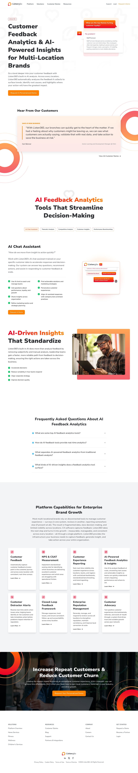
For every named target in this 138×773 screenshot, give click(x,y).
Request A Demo (124, 4)
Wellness (11, 740)
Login (115, 4)
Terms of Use (59, 762)
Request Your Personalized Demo (69, 693)
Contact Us (89, 736)
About (87, 728)
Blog (47, 732)
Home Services (13, 732)
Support (109, 4)
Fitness (11, 736)
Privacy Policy (38, 762)
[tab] (31, 229)
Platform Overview (15, 728)
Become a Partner (123, 732)
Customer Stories (53, 4)
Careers (88, 732)
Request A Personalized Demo (24, 93)
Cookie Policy (49, 762)
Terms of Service (71, 762)
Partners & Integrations (54, 740)
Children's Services (15, 744)
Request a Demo (122, 728)
